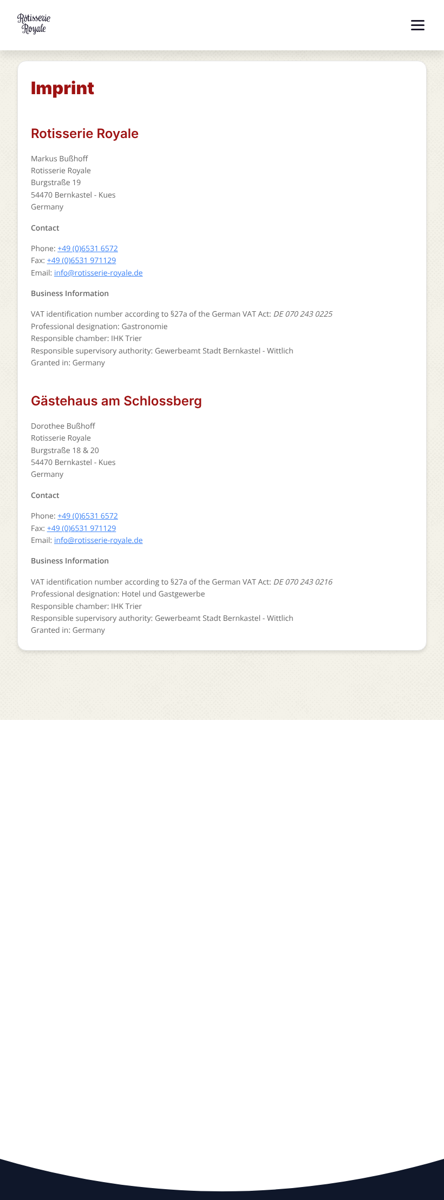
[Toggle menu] (418, 25)
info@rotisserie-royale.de (98, 273)
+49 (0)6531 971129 (81, 260)
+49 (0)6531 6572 (87, 249)
